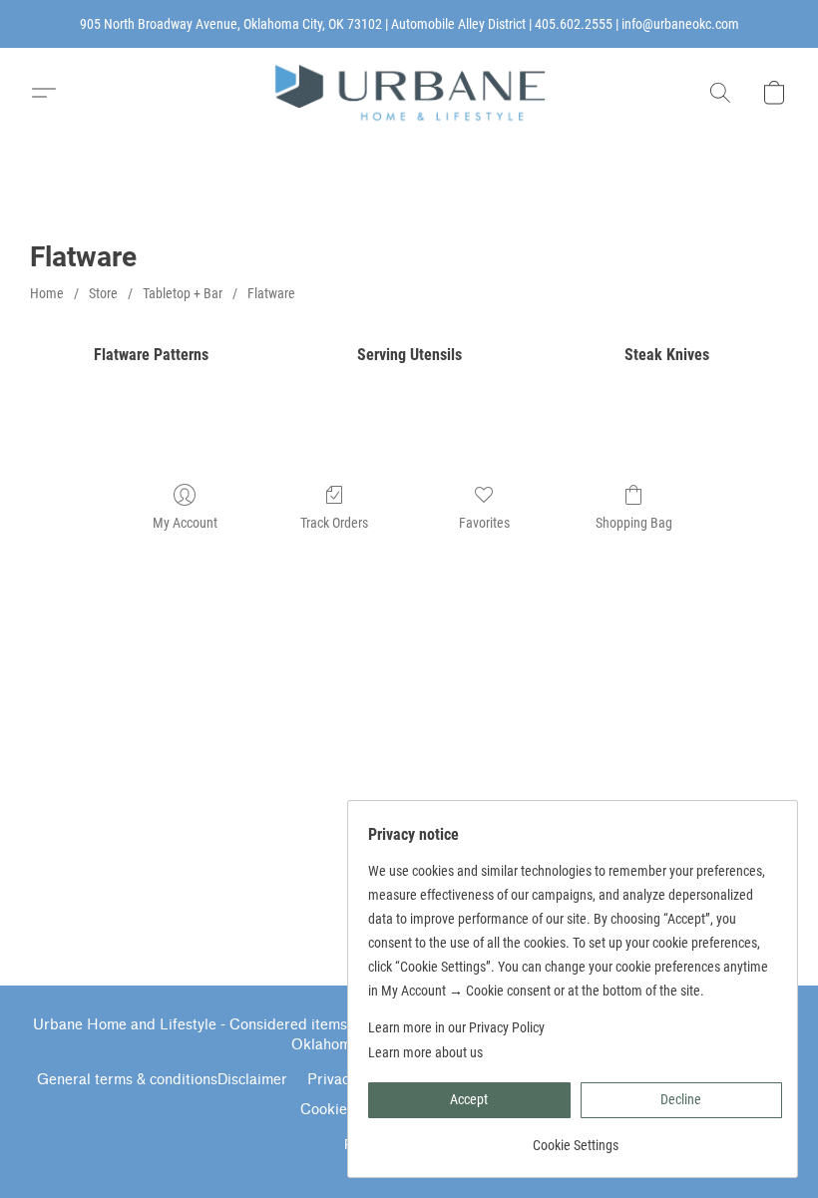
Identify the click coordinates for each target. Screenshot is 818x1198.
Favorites (484, 523)
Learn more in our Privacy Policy (456, 1027)
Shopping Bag (634, 523)
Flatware (271, 293)
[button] (409, 93)
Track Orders (334, 523)
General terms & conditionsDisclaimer (162, 1079)
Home (47, 293)
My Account (185, 523)
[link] (575, 1137)
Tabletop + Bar (182, 293)
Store (103, 293)
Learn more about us (425, 1052)
